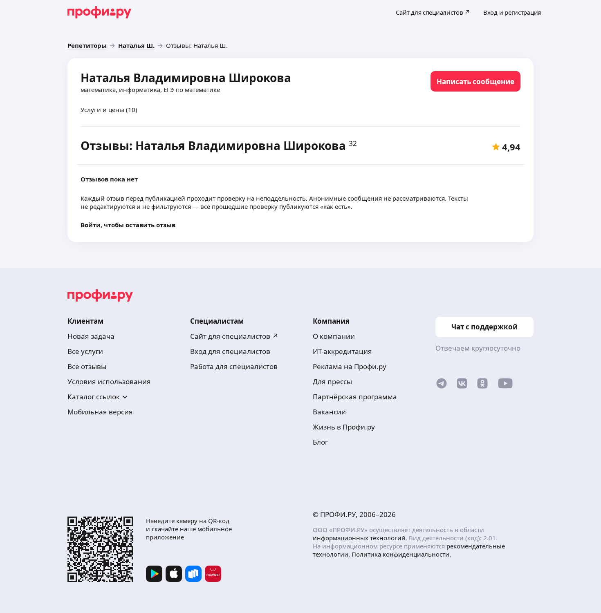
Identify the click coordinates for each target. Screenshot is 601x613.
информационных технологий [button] (359, 538)
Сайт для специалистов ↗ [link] (234, 336)
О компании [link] (334, 336)
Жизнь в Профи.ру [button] (344, 427)
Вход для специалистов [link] (230, 351)
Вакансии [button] (329, 411)
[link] (87, 45)
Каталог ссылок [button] (93, 396)
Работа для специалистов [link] (234, 366)
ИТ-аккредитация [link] (342, 351)
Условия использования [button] (109, 381)
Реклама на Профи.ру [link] (349, 366)
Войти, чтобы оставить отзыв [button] (128, 225)
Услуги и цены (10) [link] (109, 109)
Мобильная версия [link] (100, 411)
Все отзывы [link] (86, 366)
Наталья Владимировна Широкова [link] (186, 77)
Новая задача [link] (90, 336)
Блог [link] (320, 442)
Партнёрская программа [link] (355, 396)
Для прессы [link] (332, 381)
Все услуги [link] (85, 351)
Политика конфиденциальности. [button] (401, 554)
